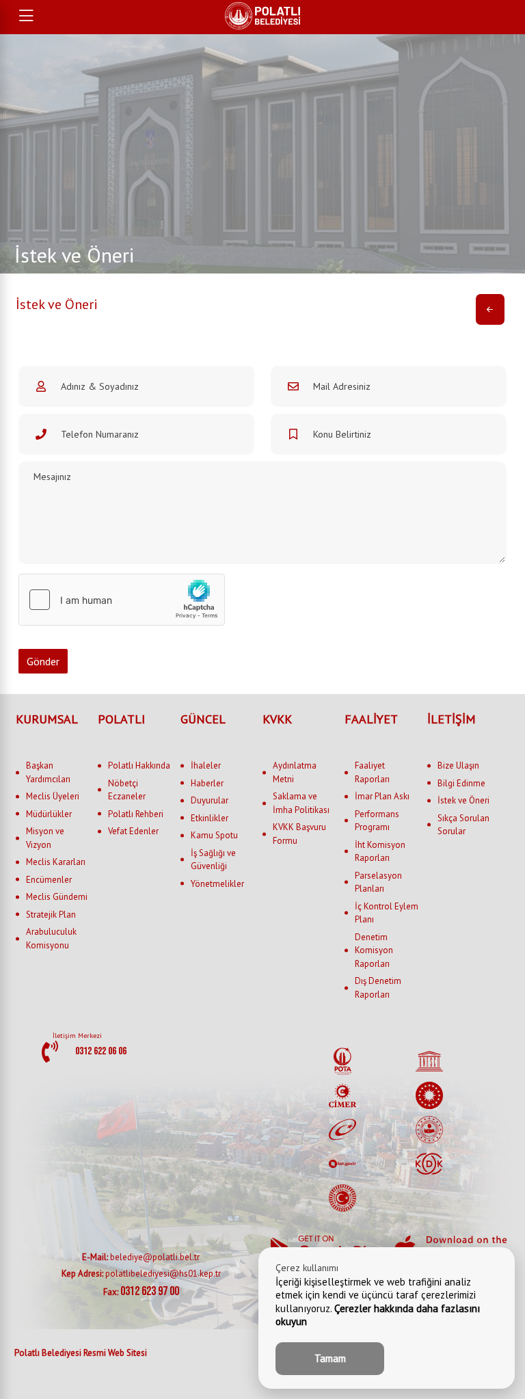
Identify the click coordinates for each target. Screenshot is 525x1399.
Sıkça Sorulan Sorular (463, 825)
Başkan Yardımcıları (48, 772)
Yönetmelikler (217, 884)
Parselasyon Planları (378, 882)
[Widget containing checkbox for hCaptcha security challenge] (121, 600)
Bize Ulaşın (458, 765)
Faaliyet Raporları (372, 772)
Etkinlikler (209, 818)
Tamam (330, 1358)
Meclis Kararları (55, 862)
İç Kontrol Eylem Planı (386, 913)
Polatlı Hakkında (139, 765)
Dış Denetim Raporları (378, 987)
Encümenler (49, 879)
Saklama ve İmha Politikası (301, 803)
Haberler (207, 783)
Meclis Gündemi (57, 897)
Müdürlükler (49, 814)
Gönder (43, 661)
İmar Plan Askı (382, 796)
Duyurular (209, 800)
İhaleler (206, 765)
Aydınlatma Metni (295, 772)
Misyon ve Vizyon (45, 838)
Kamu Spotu (214, 835)
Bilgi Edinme (461, 783)
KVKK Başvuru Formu (299, 834)
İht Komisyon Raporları (380, 851)
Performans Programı (377, 821)
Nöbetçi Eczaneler (127, 790)
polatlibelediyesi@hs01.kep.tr (141, 1273)
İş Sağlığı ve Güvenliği (213, 859)
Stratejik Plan (51, 914)
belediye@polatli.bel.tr (141, 1257)
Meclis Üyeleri (52, 796)
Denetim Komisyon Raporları (374, 950)
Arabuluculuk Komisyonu (51, 938)
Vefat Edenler (133, 831)
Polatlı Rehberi (135, 814)
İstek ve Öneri (463, 800)
